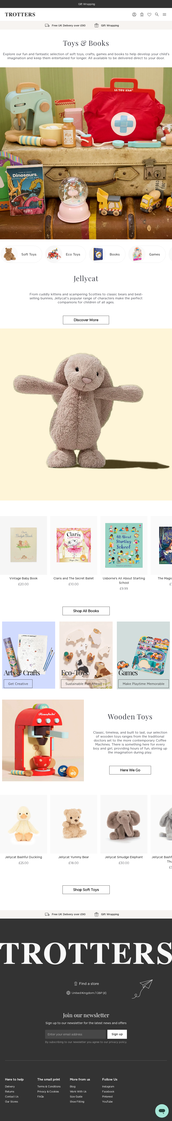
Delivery (9, 1086)
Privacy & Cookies (48, 1091)
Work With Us (78, 1091)
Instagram (108, 1086)
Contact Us (11, 1096)
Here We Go (130, 770)
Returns (9, 1091)
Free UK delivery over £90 (87, 4)
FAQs (40, 1096)
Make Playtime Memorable (143, 684)
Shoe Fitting (77, 1101)
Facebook (108, 1091)
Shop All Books (86, 611)
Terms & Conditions (48, 1086)
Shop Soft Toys (86, 890)
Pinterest (107, 1096)
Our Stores (11, 1101)
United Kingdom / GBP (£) (89, 993)
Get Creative (18, 684)
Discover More (86, 320)
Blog (73, 1086)
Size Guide (76, 1096)
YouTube (107, 1101)
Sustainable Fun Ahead (83, 684)
